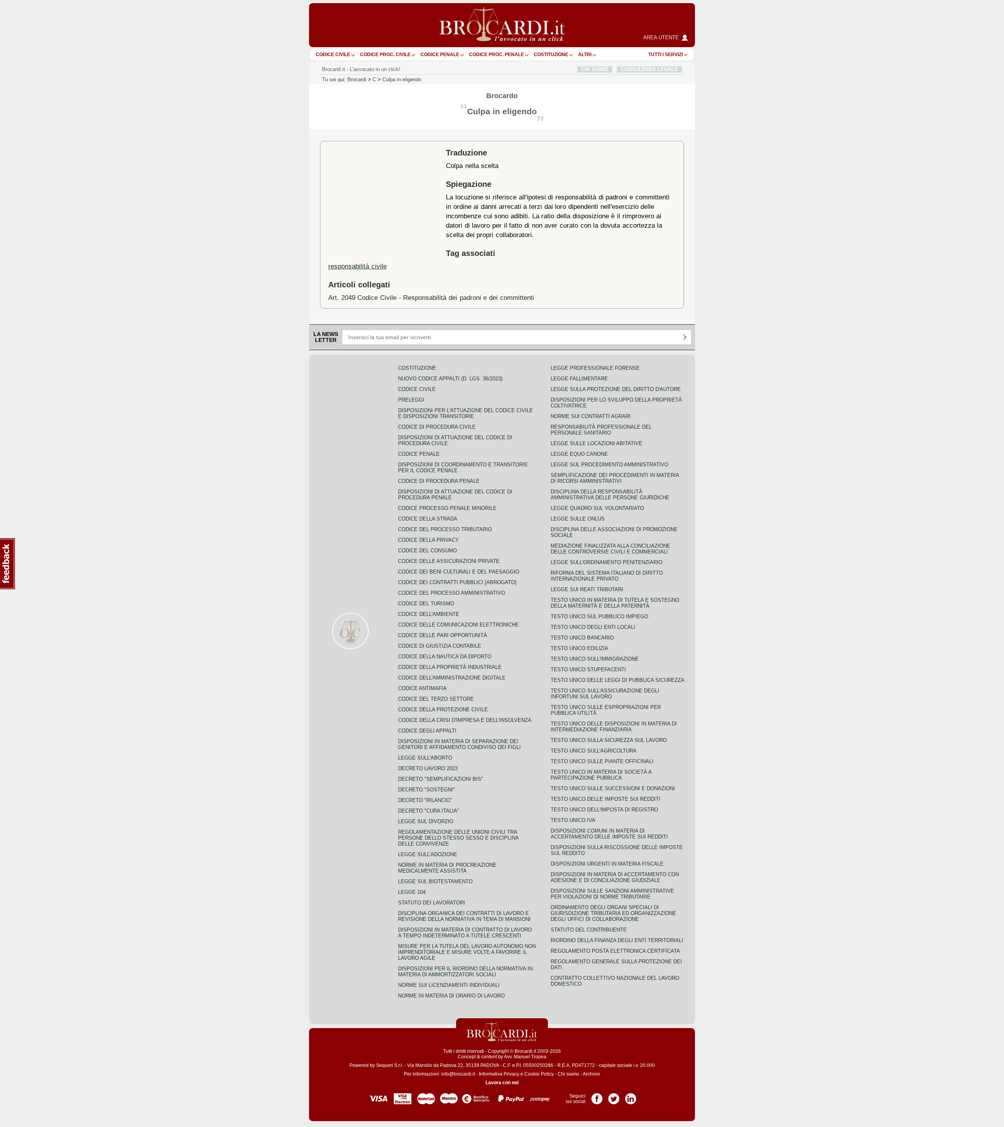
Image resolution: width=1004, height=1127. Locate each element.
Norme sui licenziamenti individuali (449, 985)
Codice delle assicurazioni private (449, 561)
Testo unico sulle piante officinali (602, 761)
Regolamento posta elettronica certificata (615, 951)
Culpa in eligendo (401, 79)
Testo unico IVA (573, 820)
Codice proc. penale (496, 54)
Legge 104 (412, 892)
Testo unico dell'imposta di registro (604, 810)
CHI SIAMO (594, 69)
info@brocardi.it (458, 1074)
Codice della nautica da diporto (444, 656)
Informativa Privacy (499, 1074)
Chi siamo (568, 1074)
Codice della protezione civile (443, 709)
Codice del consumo (427, 550)
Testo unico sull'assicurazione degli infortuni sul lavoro (605, 694)
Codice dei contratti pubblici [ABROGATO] (457, 582)
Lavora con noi (502, 1082)
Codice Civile (333, 54)
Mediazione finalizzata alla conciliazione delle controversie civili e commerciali (610, 549)
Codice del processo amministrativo (451, 593)
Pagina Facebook (596, 1096)
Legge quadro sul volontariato (597, 508)
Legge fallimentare (579, 379)
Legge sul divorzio (425, 821)
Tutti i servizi (665, 54)
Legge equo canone (579, 454)
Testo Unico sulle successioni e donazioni (613, 788)
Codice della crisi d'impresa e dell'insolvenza (464, 720)
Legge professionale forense (595, 368)
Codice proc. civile (385, 54)
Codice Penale (439, 54)
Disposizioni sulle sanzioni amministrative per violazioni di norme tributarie (612, 894)
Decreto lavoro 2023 (428, 768)
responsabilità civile (357, 266)
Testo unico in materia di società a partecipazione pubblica (601, 775)
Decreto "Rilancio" (425, 800)
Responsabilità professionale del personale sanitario (601, 430)
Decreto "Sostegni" (426, 790)
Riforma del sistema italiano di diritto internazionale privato (607, 576)
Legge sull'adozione (427, 854)
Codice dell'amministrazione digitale (452, 678)
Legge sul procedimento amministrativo (609, 465)
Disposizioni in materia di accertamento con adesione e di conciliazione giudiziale (615, 877)
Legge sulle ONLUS (578, 519)
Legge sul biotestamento (435, 881)
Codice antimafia (422, 688)
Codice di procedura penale (439, 481)
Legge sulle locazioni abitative (596, 443)
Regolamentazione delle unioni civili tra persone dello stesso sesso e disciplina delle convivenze (458, 838)
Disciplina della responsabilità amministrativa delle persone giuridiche (610, 494)
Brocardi (356, 79)
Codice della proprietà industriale (450, 667)
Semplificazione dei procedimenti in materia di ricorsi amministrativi (615, 478)
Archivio (591, 1074)
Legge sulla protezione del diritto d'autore (616, 389)
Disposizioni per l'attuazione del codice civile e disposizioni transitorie (465, 413)
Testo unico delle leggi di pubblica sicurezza (617, 680)
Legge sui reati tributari (587, 589)
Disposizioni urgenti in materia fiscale (607, 864)
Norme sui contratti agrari (591, 416)
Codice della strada (427, 519)
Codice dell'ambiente (428, 614)
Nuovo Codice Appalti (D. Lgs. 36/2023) (450, 379)
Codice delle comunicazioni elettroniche (458, 625)
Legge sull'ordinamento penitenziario (606, 562)
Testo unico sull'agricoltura (594, 751)
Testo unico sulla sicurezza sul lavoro (609, 740)
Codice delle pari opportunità (442, 635)
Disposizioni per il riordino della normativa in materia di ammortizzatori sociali (465, 971)
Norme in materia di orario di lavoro (451, 996)
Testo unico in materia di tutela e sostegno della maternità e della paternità (615, 603)
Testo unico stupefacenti (588, 669)
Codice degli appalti (427, 731)
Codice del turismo (426, 603)
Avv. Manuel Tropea (525, 1056)
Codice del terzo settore (436, 699)
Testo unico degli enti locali (593, 627)
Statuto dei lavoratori (431, 903)
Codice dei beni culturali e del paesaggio (458, 572)
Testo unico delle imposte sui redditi (605, 799)
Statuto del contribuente (589, 930)
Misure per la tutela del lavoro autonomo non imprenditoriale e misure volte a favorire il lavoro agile (467, 952)
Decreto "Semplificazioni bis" (440, 779)
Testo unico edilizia (579, 648)
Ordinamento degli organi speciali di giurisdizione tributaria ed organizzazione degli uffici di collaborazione (613, 913)
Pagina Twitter (613, 1096)
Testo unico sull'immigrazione (595, 659)
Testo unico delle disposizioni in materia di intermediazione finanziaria (614, 726)
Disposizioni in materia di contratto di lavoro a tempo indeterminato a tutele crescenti (465, 933)
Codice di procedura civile (437, 427)
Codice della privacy (428, 540)
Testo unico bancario (582, 638)
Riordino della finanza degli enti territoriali (617, 940)
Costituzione (551, 54)
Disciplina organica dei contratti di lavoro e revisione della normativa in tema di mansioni (464, 916)
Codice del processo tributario (445, 529)
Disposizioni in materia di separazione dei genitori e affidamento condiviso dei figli (459, 744)
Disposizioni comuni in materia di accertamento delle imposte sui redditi (609, 834)
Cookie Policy (539, 1074)
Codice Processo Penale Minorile (447, 508)
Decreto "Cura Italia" (428, 811)
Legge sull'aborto (425, 758)
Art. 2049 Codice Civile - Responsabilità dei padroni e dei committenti (431, 297)
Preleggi (411, 400)
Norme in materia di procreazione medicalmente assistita (447, 868)
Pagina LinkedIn (630, 1096)
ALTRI (584, 54)
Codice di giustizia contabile (439, 646)
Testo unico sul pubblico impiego (599, 616)
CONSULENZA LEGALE (649, 69)
